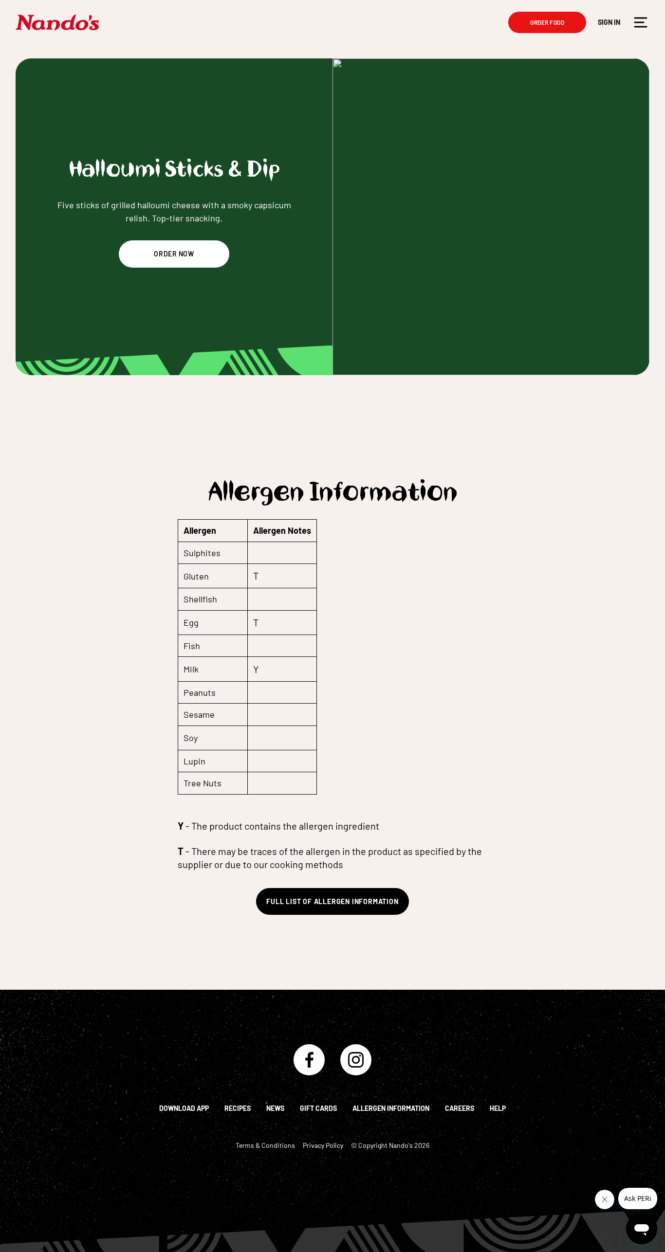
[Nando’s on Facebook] (309, 1059)
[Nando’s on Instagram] (355, 1059)
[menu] (640, 22)
